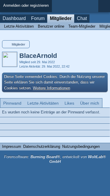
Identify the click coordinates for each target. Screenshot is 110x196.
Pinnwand (12, 103)
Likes (69, 103)
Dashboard (14, 18)
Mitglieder (61, 18)
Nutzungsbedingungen (81, 146)
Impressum (11, 146)
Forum (38, 18)
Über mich (89, 103)
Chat (82, 18)
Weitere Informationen (51, 88)
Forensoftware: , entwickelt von (55, 159)
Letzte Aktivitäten (43, 103)
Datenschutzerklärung (41, 146)
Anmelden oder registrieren (26, 5)
